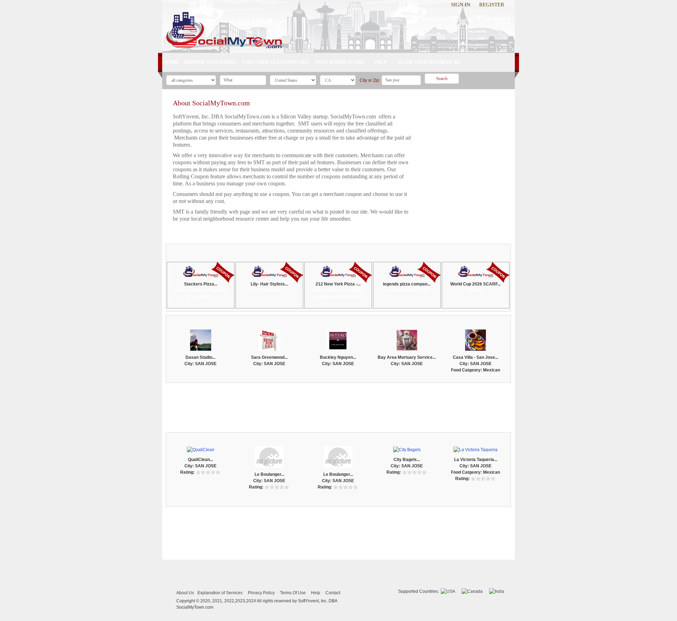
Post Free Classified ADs (276, 62)
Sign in (460, 4)
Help (381, 62)
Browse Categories (210, 62)
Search (441, 78)
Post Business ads (339, 62)
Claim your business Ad (429, 62)
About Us (185, 592)
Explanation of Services (220, 592)
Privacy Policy (261, 592)
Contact (332, 592)
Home (171, 62)
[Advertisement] (338, 406)
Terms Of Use (293, 592)
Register (491, 4)
